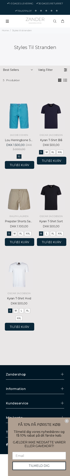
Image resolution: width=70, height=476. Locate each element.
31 (19, 156)
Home (5, 30)
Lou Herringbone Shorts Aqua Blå (19, 140)
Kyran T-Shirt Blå (51, 140)
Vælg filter (45, 70)
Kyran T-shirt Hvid (19, 298)
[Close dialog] (66, 421)
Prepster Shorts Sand (19, 221)
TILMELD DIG (38, 466)
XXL (60, 152)
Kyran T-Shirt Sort (51, 221)
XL (52, 152)
